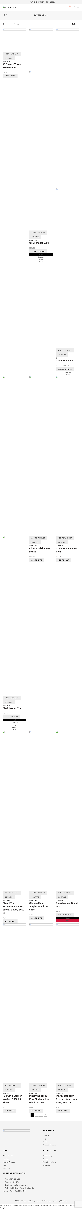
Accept (2, 1208)
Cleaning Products (9, 1162)
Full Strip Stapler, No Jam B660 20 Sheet (12, 1099)
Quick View (6, 61)
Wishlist (69, 6)
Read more (9, 1111)
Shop (44, 1139)
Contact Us (46, 1165)
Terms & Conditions (49, 1162)
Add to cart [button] (10, 76)
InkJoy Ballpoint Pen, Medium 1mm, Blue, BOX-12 (67, 1099)
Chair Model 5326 (39, 243)
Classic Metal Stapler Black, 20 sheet (38, 906)
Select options (38, 251)
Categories (40, 15)
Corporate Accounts (49, 1145)
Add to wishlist (11, 54)
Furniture (6, 1159)
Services (45, 1142)
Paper (5, 1165)
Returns (45, 1159)
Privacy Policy (47, 1156)
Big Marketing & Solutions (59, 1201)
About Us (46, 1136)
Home (6, 24)
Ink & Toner (6, 1168)
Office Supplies (8, 1156)
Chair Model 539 (65, 360)
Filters (74, 24)
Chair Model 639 (12, 708)
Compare (8, 58)
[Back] (5, 15)
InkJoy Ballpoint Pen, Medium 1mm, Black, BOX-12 (40, 1099)
